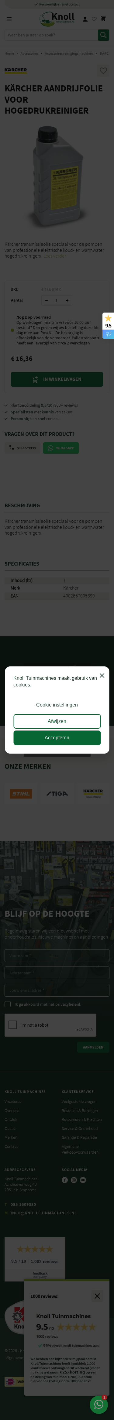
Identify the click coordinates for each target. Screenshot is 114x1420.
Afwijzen (57, 721)
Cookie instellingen (57, 704)
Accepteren (57, 737)
